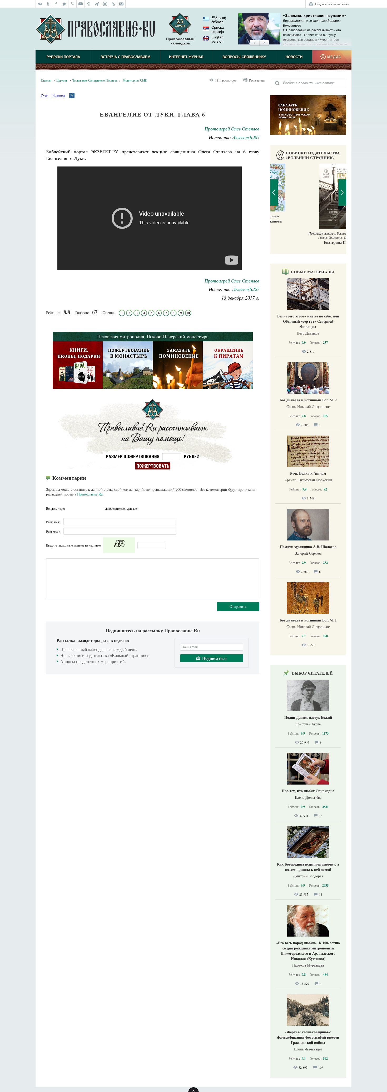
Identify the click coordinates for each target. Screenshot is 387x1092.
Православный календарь (180, 41)
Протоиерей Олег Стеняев (232, 128)
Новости (294, 57)
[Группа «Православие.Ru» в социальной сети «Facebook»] (56, 4)
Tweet (44, 95)
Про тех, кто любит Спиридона (308, 790)
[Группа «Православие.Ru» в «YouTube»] (81, 4)
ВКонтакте (80, 508)
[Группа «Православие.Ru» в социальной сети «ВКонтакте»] (40, 4)
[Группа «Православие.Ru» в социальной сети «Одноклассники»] (48, 4)
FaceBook (70, 508)
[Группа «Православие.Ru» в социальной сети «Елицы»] (89, 4)
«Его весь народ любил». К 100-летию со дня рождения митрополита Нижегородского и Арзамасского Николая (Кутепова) (308, 950)
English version (217, 39)
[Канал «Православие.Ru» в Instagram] (105, 4)
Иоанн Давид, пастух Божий (308, 717)
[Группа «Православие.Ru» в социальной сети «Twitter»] (64, 4)
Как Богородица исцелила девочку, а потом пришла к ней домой (308, 866)
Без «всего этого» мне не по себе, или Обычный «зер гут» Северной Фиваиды (308, 321)
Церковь (61, 80)
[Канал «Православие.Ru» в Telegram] (97, 4)
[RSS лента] (113, 4)
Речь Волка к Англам (308, 473)
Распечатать (257, 80)
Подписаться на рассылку (332, 4)
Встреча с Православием (125, 57)
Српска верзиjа (217, 29)
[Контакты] (121, 4)
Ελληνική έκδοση (218, 20)
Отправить (238, 606)
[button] (254, 43)
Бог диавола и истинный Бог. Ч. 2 (308, 400)
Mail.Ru (99, 508)
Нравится (58, 95)
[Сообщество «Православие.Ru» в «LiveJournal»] (72, 4)
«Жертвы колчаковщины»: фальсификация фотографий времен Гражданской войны (308, 1037)
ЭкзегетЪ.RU (245, 137)
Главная (46, 80)
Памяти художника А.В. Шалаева (308, 546)
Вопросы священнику (244, 57)
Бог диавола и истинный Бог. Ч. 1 (308, 620)
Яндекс (89, 508)
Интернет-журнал (186, 57)
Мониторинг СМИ (135, 80)
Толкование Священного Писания (94, 80)
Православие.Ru (90, 494)
